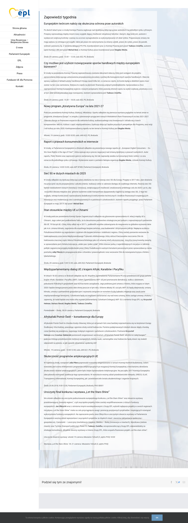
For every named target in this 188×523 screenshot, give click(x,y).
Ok (157, 517)
